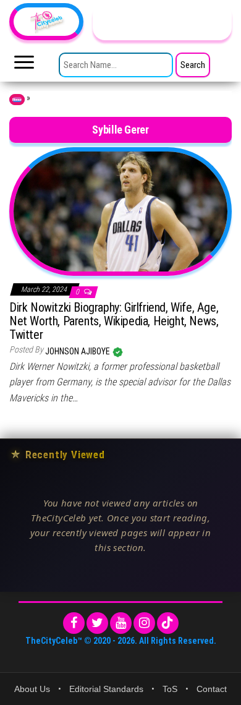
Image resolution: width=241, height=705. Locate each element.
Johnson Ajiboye (78, 351)
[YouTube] (121, 623)
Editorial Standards (106, 689)
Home (17, 99)
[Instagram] (144, 623)
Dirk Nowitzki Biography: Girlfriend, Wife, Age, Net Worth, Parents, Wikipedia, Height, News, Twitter (113, 321)
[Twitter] (97, 623)
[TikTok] (168, 623)
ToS (170, 689)
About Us (32, 689)
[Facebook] (74, 623)
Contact (212, 689)
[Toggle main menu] (24, 65)
